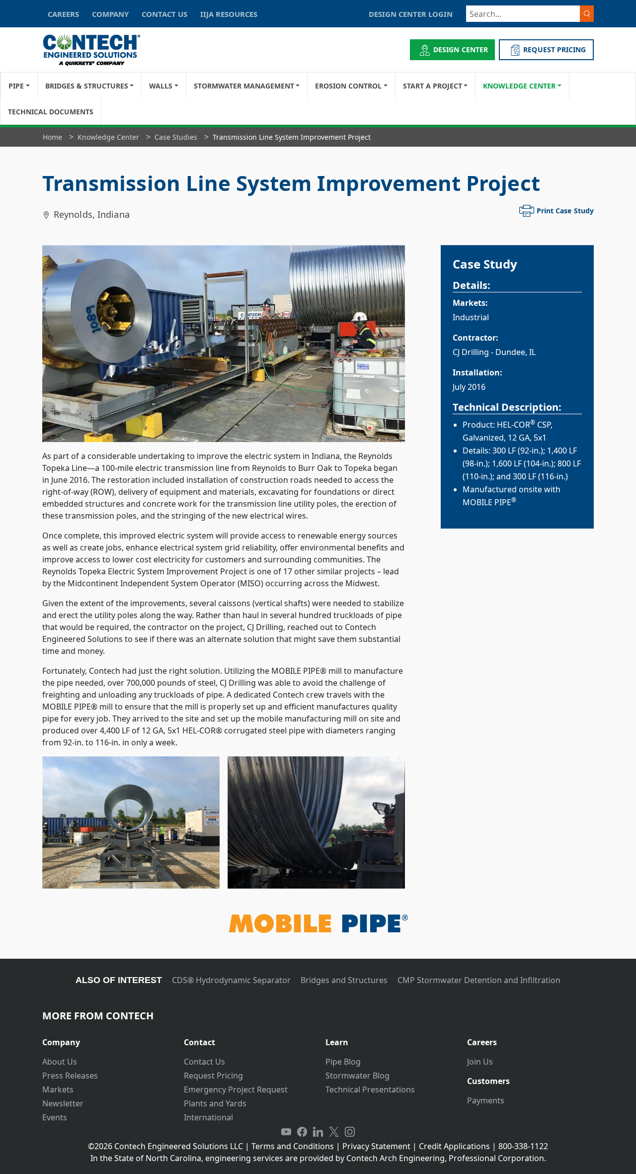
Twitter (333, 1132)
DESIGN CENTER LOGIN (411, 14)
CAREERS (63, 14)
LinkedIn (318, 1132)
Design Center (460, 49)
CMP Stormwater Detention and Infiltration (479, 980)
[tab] (105, 1038)
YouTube (286, 1132)
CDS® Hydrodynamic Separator (231, 980)
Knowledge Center (519, 85)
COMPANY (110, 14)
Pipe (16, 85)
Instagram (349, 1132)
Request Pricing (213, 1075)
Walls (160, 85)
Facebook (302, 1132)
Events (54, 1117)
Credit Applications (454, 1146)
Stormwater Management (244, 85)
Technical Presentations (370, 1089)
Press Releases (70, 1075)
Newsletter (62, 1103)
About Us (59, 1061)
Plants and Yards (215, 1103)
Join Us (480, 1061)
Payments (485, 1100)
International (208, 1117)
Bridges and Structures (344, 980)
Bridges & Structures (86, 85)
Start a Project (432, 85)
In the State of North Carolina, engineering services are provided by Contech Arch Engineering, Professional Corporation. (318, 1158)
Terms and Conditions (292, 1146)
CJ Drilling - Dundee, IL (494, 352)
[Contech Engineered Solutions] (98, 50)
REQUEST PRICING (554, 49)
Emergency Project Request (236, 1089)
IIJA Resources (228, 14)
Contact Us (204, 1061)
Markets (58, 1089)
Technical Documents (50, 111)
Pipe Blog (343, 1061)
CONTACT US (164, 14)
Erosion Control (348, 85)
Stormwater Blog (357, 1075)
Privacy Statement (376, 1146)
